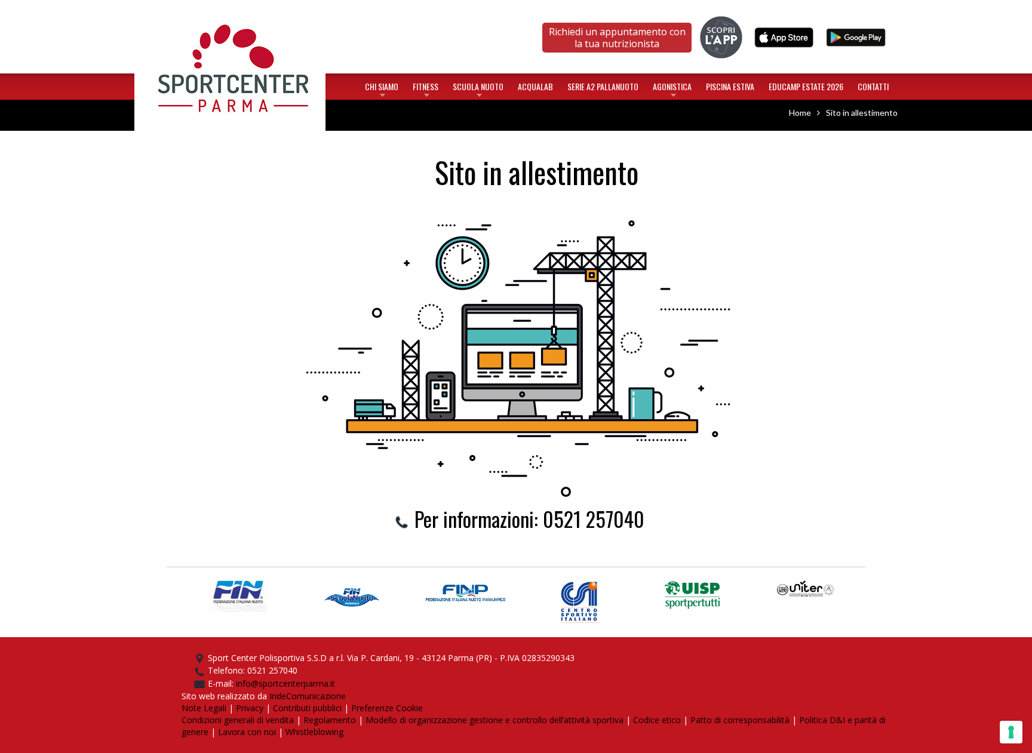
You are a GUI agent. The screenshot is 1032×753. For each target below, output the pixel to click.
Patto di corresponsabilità (740, 720)
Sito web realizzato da (225, 696)
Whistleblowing (314, 731)
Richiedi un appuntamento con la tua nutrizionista (617, 37)
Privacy (249, 708)
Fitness (425, 89)
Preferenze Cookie (387, 708)
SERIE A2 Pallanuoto (602, 86)
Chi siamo (381, 89)
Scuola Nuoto (478, 89)
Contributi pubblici (307, 708)
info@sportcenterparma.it (285, 683)
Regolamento (329, 720)
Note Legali (204, 708)
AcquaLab (535, 86)
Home (230, 14)
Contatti (873, 86)
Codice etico (657, 720)
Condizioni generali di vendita (238, 720)
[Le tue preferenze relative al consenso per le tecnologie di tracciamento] (1011, 732)
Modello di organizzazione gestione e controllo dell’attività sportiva (495, 720)
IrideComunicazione (307, 696)
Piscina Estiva (730, 86)
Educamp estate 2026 (806, 86)
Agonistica (672, 89)
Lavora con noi (247, 731)
